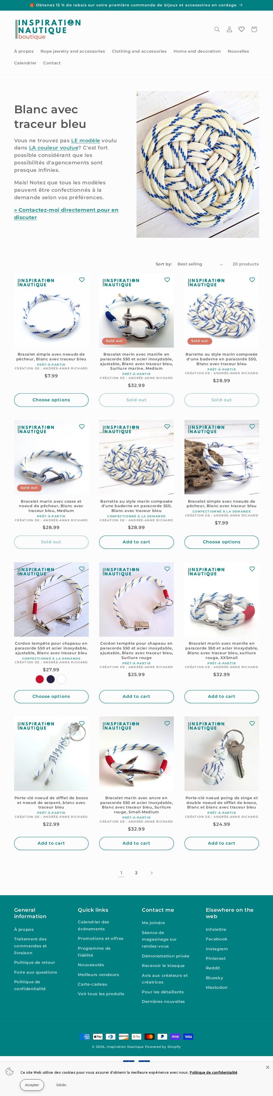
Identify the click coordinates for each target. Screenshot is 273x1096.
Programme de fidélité (94, 952)
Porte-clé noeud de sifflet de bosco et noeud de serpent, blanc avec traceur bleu (51, 803)
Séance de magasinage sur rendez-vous (159, 939)
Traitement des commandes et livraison (30, 946)
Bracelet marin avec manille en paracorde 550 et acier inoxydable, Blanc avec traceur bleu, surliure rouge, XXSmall (221, 650)
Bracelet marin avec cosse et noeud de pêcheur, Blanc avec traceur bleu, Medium (51, 506)
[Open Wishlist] (241, 29)
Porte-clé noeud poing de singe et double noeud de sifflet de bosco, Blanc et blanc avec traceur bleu (222, 803)
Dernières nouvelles (163, 1001)
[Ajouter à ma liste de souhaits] (82, 279)
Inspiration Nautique (125, 1047)
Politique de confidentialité (30, 985)
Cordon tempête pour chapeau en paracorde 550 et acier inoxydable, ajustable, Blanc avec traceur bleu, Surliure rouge (136, 650)
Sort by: (164, 264)
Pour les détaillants (163, 992)
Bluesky (214, 978)
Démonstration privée (166, 956)
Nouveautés (91, 964)
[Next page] (152, 873)
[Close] (267, 1067)
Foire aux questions (35, 972)
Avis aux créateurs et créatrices (165, 979)
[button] (217, 29)
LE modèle (85, 140)
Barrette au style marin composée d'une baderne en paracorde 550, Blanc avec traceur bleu (222, 359)
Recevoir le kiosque (163, 965)
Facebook (217, 939)
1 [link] (121, 873)
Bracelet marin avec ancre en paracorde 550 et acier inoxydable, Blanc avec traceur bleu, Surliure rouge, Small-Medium (136, 805)
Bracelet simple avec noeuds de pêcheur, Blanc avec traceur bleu (51, 356)
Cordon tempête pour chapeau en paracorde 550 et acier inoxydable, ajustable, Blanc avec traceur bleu (51, 648)
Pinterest (216, 958)
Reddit (213, 968)
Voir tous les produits (101, 993)
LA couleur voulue (53, 148)
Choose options (51, 399)
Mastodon (217, 987)
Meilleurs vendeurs (98, 974)
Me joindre (153, 922)
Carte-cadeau (92, 984)
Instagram (217, 949)
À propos (24, 929)
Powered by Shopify (163, 1047)
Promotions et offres (101, 938)
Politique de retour (34, 962)
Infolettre (216, 929)
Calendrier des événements (93, 925)
